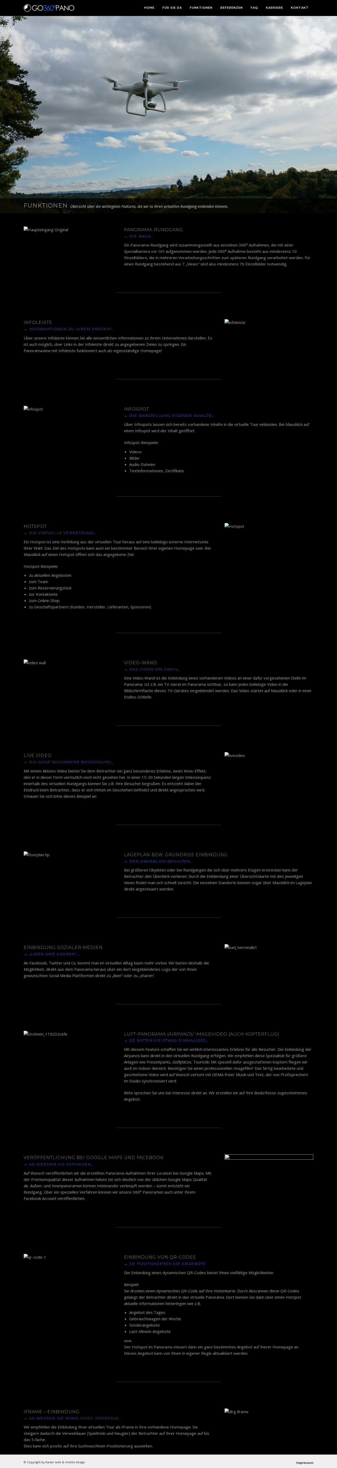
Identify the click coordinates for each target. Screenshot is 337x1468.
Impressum (304, 1463)
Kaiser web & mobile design (65, 1462)
